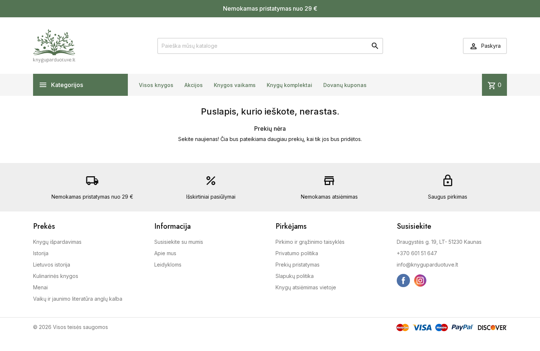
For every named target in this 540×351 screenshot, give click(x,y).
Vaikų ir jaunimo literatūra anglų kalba (77, 299)
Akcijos (193, 85)
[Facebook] (403, 280)
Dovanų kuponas (345, 85)
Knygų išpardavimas (57, 242)
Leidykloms (167, 264)
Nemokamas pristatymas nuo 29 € (270, 8)
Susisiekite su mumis (178, 242)
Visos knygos (156, 85)
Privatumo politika (297, 253)
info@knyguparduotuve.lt (427, 264)
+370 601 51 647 (417, 253)
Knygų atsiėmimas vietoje (306, 287)
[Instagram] (420, 280)
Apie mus (165, 253)
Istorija (40, 253)
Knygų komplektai (289, 85)
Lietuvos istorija (51, 264)
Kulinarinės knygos (55, 276)
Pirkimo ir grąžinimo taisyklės (310, 242)
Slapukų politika (295, 276)
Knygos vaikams (235, 85)
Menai (40, 287)
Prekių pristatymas (298, 264)
